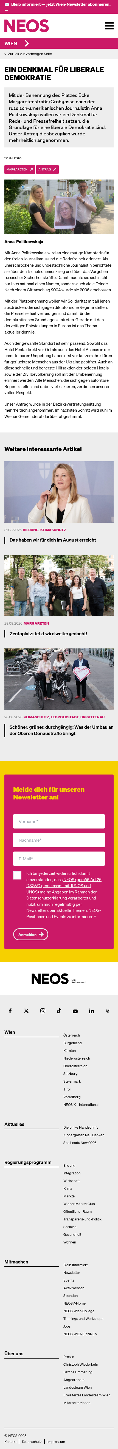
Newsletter (71, 1272)
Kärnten (69, 1050)
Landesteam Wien (77, 1387)
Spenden (70, 1295)
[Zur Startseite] (38, 25)
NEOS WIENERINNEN (80, 1333)
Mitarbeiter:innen (76, 1402)
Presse (68, 1356)
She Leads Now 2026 (80, 1142)
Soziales (69, 1226)
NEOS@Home (74, 1303)
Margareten (36, 623)
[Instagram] (43, 1011)
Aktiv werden (73, 1287)
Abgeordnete (74, 1379)
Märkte (69, 1196)
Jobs (67, 1326)
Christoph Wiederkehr (80, 1364)
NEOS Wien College (78, 1310)
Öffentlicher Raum (77, 1211)
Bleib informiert (75, 1264)
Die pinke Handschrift (80, 1127)
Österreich (71, 1035)
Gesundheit (72, 1234)
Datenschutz (31, 1441)
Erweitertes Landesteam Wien (86, 1395)
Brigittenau (92, 716)
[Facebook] (10, 1011)
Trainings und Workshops (83, 1318)
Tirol (67, 1089)
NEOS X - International (81, 1104)
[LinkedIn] (92, 1011)
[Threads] (108, 1011)
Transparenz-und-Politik (82, 1219)
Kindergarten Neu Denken (83, 1134)
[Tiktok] (59, 1011)
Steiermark (72, 1081)
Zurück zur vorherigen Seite (30, 53)
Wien (10, 43)
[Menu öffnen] (109, 25)
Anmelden (27, 934)
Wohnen (69, 1242)
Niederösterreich (76, 1058)
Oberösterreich (75, 1065)
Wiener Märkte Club (79, 1203)
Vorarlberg (72, 1096)
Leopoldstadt (65, 716)
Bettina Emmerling (77, 1372)
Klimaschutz (53, 529)
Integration (71, 1173)
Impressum (56, 1441)
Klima (67, 1188)
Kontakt (10, 1441)
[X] (26, 1011)
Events (68, 1280)
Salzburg (70, 1073)
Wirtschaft (71, 1180)
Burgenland (72, 1042)
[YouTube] (75, 1011)
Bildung (31, 529)
